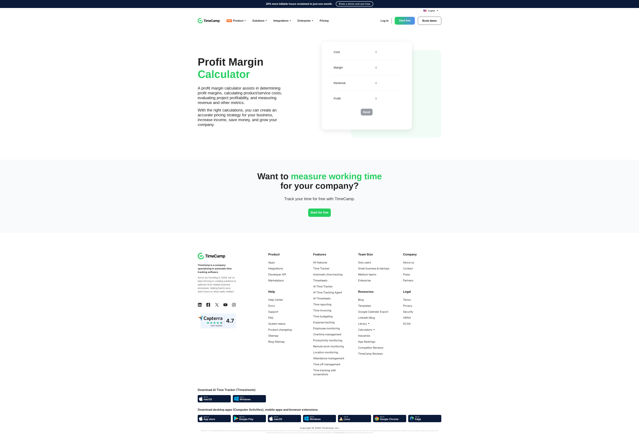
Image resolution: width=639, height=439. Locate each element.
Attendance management (328, 358)
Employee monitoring (326, 328)
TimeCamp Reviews (370, 353)
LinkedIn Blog (366, 317)
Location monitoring (325, 352)
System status (276, 323)
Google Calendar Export (373, 311)
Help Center (275, 299)
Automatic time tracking (328, 274)
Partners (408, 280)
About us (408, 262)
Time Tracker (321, 268)
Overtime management (327, 334)
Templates (364, 305)
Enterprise (364, 280)
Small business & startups (373, 268)
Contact (408, 268)
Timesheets (320, 280)
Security (408, 311)
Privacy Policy (339, 433)
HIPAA (407, 317)
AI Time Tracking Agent (327, 292)
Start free (405, 20)
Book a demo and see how (354, 3)
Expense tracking (324, 322)
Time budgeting (323, 316)
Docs (271, 305)
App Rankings (366, 341)
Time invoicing (322, 310)
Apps (271, 262)
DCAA (407, 323)
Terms (407, 299)
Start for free (319, 212)
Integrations (275, 268)
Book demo (429, 20)
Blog (361, 299)
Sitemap (273, 335)
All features (320, 262)
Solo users (364, 262)
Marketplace (276, 280)
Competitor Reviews (370, 347)
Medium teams (367, 274)
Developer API (277, 274)
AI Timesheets (321, 298)
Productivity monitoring (327, 340)
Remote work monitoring (328, 346)
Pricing (324, 20)
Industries (364, 335)
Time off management (326, 364)
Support (273, 311)
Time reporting (322, 304)
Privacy (407, 305)
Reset (366, 112)
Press (406, 274)
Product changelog (280, 329)
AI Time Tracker (323, 286)
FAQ (270, 317)
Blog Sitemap (276, 341)
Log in (385, 20)
